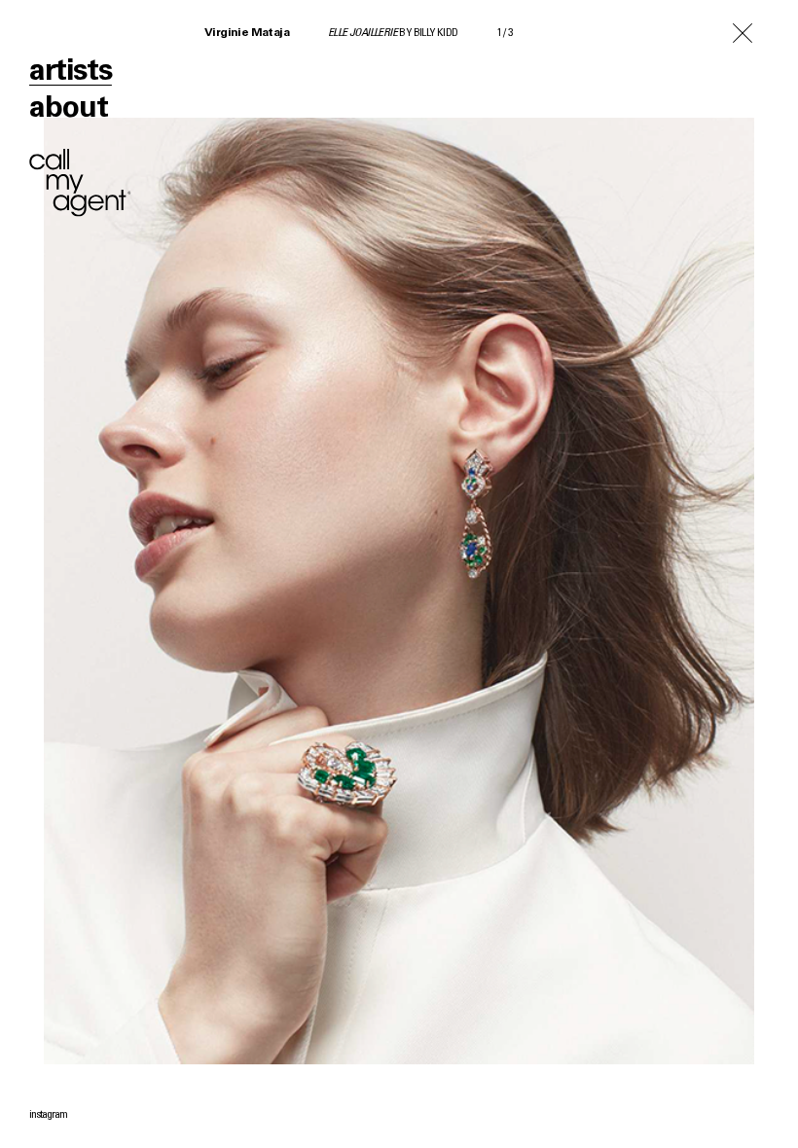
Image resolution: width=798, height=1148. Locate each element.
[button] (598, 574)
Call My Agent (80, 183)
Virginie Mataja (246, 33)
